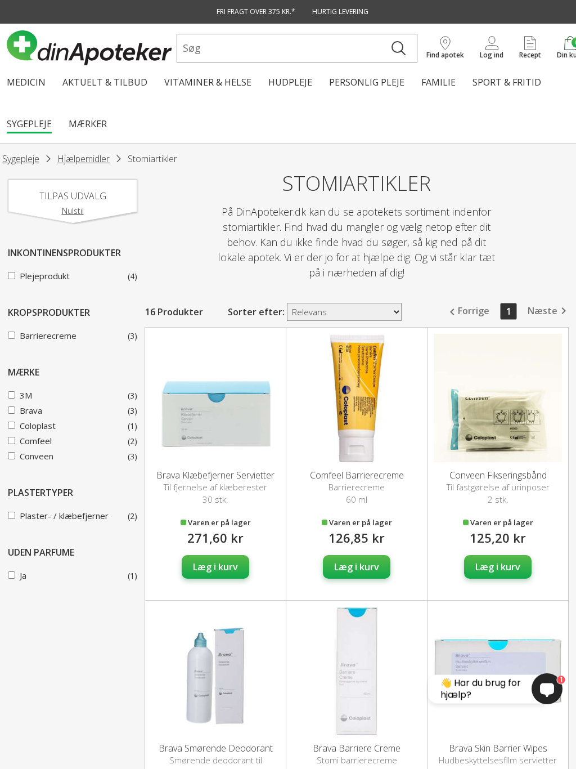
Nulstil (73, 210)
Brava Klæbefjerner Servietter (215, 475)
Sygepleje (29, 124)
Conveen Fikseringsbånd (498, 475)
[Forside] (89, 47)
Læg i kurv (215, 567)
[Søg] (398, 48)
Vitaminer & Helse (207, 82)
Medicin (26, 82)
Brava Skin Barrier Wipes (498, 748)
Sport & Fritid (506, 82)
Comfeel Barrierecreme (357, 475)
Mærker (88, 124)
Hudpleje (290, 82)
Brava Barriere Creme (356, 748)
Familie (438, 82)
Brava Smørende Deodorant (216, 748)
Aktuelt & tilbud (104, 82)
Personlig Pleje (366, 82)
